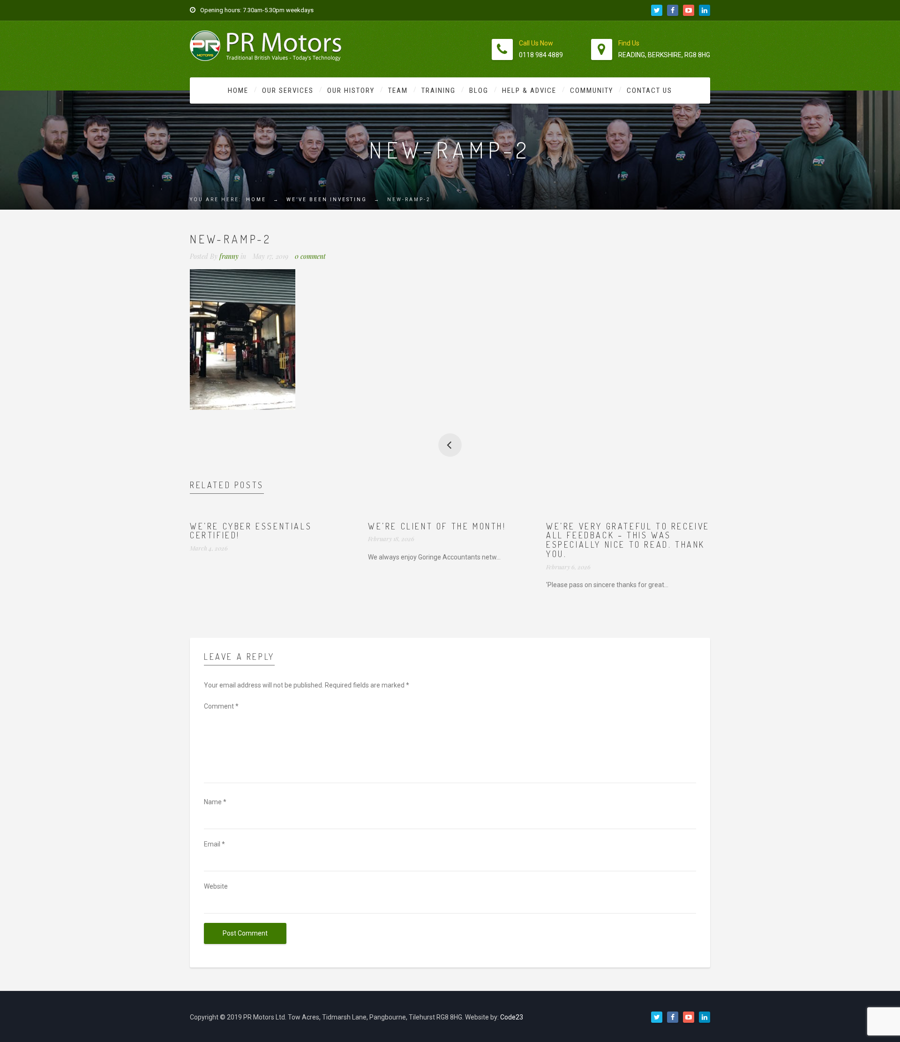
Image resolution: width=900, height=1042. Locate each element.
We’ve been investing (326, 199)
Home (238, 90)
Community (591, 90)
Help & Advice (529, 90)
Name (215, 802)
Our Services (288, 90)
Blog (478, 90)
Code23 (511, 1017)
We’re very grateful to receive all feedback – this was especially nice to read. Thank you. (628, 540)
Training (438, 90)
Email (214, 844)
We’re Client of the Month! (437, 526)
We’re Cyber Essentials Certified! (251, 531)
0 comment (310, 256)
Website (216, 886)
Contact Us (649, 90)
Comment (221, 706)
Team (398, 90)
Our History (351, 90)
